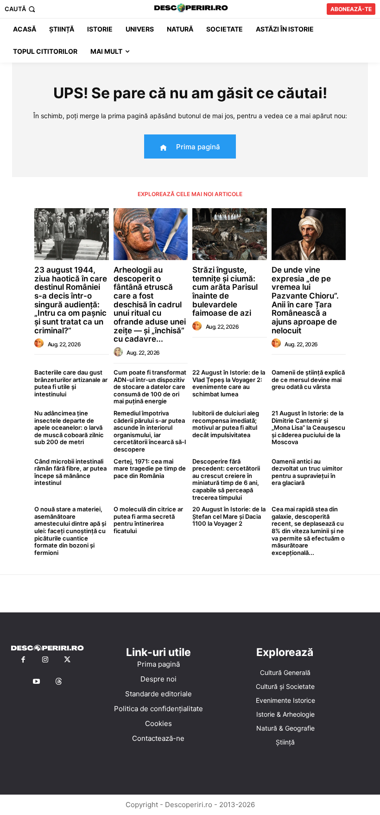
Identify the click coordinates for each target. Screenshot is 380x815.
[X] (67, 660)
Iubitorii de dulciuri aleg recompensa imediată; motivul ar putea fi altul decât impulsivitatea (225, 424)
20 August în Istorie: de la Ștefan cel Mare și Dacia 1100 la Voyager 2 (229, 516)
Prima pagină (158, 664)
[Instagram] (45, 660)
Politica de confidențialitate (158, 708)
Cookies (158, 723)
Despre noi (158, 679)
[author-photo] (40, 343)
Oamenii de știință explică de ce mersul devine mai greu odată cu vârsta (308, 379)
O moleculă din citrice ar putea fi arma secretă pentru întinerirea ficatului (148, 520)
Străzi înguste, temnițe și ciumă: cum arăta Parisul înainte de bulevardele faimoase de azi (225, 291)
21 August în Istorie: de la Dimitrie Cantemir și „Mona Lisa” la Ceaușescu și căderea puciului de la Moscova (308, 427)
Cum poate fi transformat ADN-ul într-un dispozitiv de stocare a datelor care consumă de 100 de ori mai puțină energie (150, 387)
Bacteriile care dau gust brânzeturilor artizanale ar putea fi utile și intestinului (71, 383)
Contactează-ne (158, 738)
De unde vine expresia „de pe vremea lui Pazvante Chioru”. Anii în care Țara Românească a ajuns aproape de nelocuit (305, 300)
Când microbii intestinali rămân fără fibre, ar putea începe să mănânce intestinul (70, 472)
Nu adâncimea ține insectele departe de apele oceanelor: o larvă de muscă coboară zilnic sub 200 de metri (69, 427)
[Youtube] (36, 682)
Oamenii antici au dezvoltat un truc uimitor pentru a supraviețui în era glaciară (307, 472)
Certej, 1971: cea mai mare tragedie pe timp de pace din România (150, 468)
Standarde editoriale (158, 693)
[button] (21, 9)
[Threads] (59, 682)
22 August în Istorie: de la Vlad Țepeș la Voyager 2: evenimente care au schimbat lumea (228, 383)
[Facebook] (23, 660)
